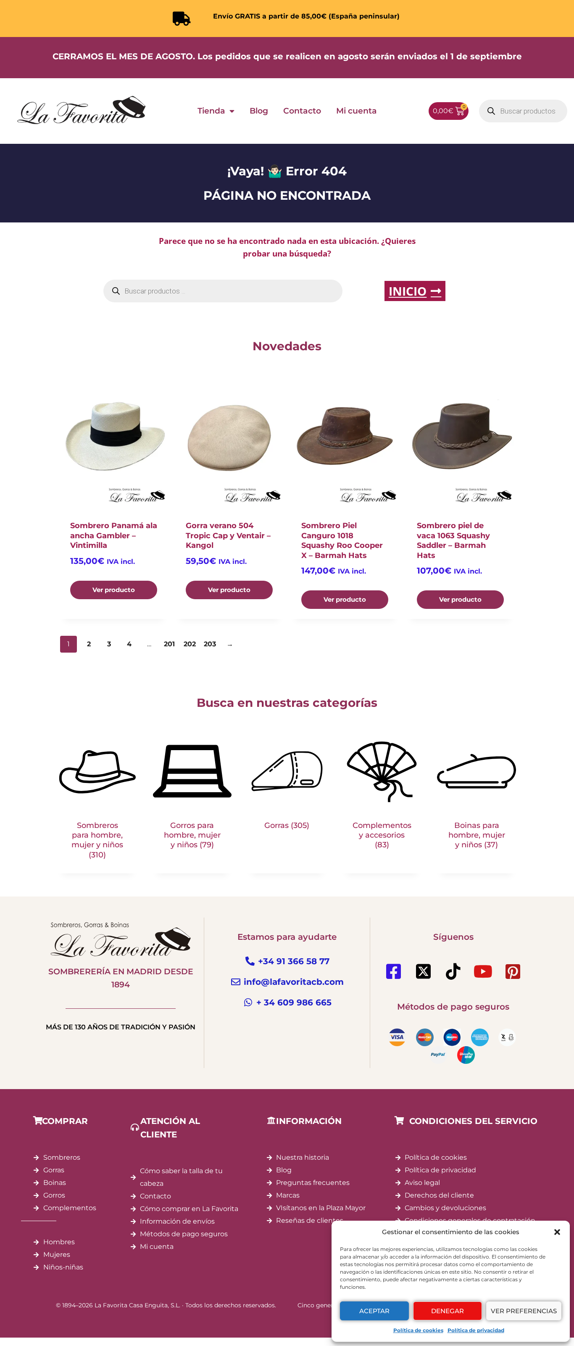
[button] (557, 1232)
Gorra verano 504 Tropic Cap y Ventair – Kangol (228, 535)
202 (190, 644)
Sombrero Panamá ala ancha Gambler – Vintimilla (113, 535)
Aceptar (374, 1311)
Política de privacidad (476, 1330)
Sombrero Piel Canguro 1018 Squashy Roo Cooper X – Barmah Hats (342, 540)
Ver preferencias (524, 1311)
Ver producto (113, 590)
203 (210, 644)
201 (169, 644)
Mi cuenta (356, 111)
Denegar (447, 1311)
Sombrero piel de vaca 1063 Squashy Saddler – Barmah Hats (453, 540)
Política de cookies (418, 1330)
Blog (259, 111)
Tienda (211, 111)
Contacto (302, 111)
